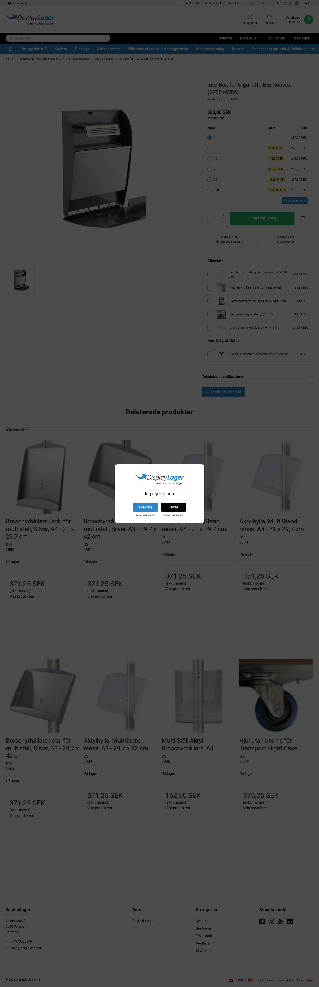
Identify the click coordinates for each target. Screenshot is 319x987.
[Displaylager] (159, 479)
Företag (145, 507)
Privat (173, 507)
